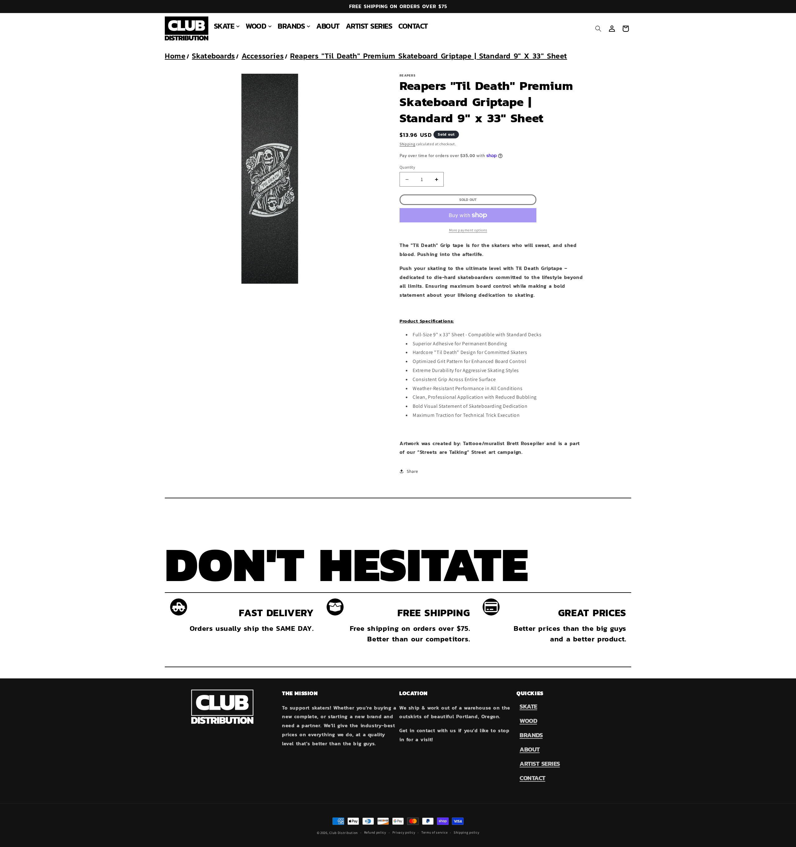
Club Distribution (343, 833)
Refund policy (375, 832)
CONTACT (532, 778)
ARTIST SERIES (540, 763)
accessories (263, 55)
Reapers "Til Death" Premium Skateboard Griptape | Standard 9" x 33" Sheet (428, 55)
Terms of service (434, 832)
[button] (227, 26)
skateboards (213, 55)
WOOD (528, 720)
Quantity (407, 167)
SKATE (528, 706)
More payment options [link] (468, 230)
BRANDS (531, 735)
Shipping (407, 144)
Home (175, 55)
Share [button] (412, 471)
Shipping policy (466, 832)
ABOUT (530, 749)
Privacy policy (403, 832)
